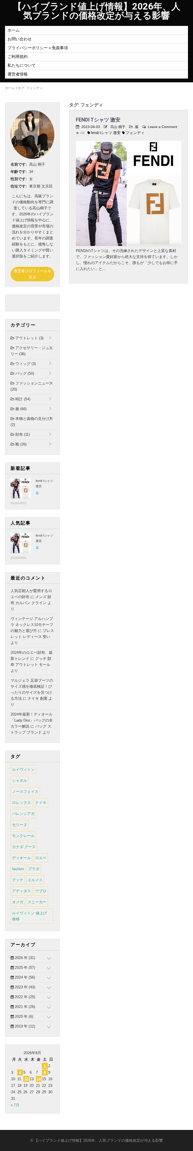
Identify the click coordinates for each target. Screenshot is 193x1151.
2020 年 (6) (23, 1016)
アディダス (21, 891)
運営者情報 (18, 74)
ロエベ (40, 858)
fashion (18, 869)
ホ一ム (14, 30)
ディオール (21, 858)
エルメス (35, 880)
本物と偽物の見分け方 (32, 421)
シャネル (19, 780)
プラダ (33, 869)
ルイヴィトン (23, 769)
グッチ (17, 880)
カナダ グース (24, 847)
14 (39, 1079)
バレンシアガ (23, 813)
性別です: (19, 179)
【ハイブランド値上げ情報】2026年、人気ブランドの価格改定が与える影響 (96, 11)
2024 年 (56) (24, 977)
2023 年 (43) (24, 987)
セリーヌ (19, 824)
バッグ (24, 373)
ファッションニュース (32, 386)
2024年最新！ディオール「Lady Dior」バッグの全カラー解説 (32, 720)
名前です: (19, 164)
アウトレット (28, 338)
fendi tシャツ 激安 (98, 120)
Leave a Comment (162, 127)
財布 (22, 434)
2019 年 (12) (24, 1026)
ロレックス (21, 802)
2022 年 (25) (24, 997)
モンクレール (23, 836)
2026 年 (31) (24, 957)
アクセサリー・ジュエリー (32, 351)
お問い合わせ (20, 39)
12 (26, 1079)
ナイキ (40, 802)
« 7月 (15, 1105)
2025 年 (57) (24, 967)
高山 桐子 (117, 127)
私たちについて (22, 65)
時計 (22, 399)
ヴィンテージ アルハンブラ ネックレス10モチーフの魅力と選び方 (32, 624)
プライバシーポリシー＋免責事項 (38, 47)
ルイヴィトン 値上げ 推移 (29, 916)
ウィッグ (25, 363)
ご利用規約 (18, 56)
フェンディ (135, 133)
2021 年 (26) (24, 1006)
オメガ (17, 902)
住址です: (19, 186)
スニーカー (37, 902)
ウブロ (40, 891)
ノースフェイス (25, 791)
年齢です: (19, 171)
